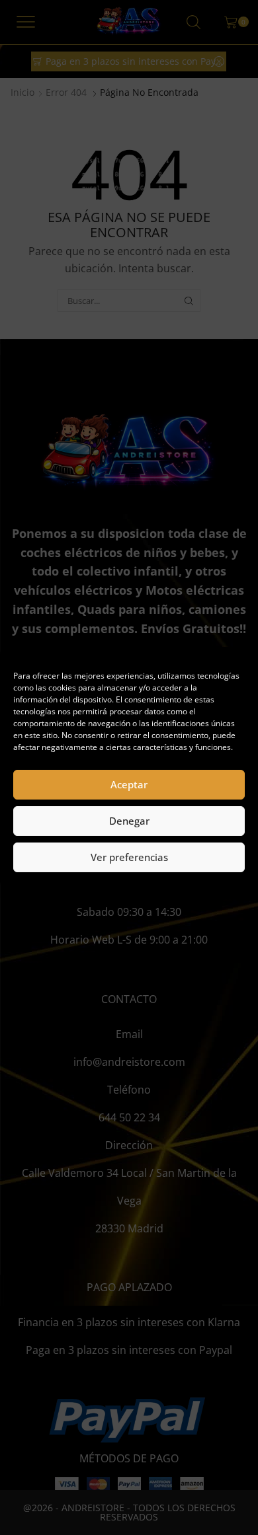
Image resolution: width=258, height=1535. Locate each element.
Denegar (129, 820)
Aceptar (129, 784)
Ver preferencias (129, 857)
